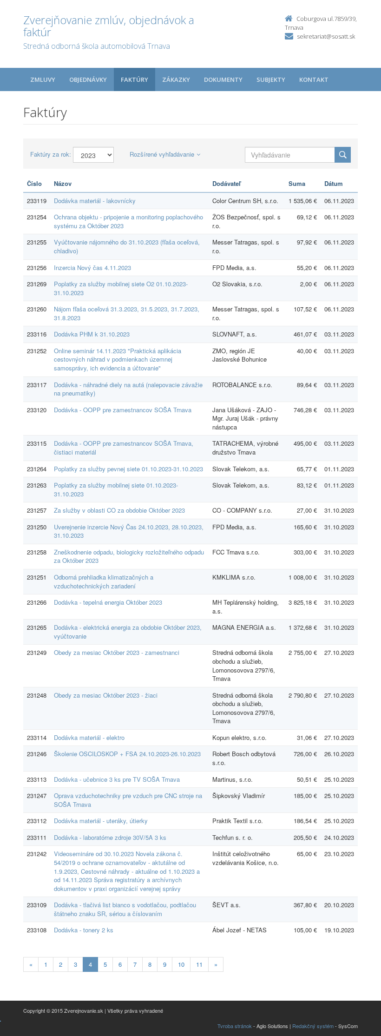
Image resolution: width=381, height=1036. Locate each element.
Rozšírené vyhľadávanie (162, 154)
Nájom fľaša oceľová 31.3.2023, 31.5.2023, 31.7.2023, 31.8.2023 (126, 313)
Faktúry (134, 79)
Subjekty (270, 79)
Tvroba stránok (234, 1025)
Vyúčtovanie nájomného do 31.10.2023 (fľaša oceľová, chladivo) (127, 246)
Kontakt (313, 79)
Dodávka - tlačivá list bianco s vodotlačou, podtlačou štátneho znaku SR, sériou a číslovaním (125, 909)
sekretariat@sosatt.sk (326, 36)
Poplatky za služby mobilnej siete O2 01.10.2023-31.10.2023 (121, 288)
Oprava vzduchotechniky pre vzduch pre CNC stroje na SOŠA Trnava (128, 800)
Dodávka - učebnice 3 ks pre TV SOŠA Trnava (117, 779)
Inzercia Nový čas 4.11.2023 (92, 267)
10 (181, 964)
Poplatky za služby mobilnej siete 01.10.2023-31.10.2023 (116, 489)
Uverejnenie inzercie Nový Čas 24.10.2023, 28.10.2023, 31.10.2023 (129, 531)
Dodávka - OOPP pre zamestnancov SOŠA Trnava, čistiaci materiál (123, 447)
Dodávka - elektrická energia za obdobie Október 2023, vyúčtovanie (128, 631)
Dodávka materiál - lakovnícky (95, 200)
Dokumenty (223, 79)
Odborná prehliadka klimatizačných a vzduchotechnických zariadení (103, 581)
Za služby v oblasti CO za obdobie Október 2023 (119, 510)
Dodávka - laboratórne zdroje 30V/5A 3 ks (110, 837)
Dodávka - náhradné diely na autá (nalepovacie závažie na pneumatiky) (128, 389)
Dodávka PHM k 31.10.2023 (92, 334)
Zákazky (176, 79)
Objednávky (88, 79)
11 (199, 964)
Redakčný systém (313, 1025)
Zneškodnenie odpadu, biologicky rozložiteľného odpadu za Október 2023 (129, 556)
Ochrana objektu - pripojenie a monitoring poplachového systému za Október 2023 (128, 221)
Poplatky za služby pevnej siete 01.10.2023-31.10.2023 (128, 468)
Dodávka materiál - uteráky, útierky (101, 820)
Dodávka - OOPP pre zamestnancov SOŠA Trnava (122, 409)
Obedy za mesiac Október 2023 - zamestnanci (116, 652)
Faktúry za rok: (50, 154)
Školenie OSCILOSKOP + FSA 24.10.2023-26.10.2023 (127, 753)
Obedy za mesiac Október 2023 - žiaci (106, 695)
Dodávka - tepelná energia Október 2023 (108, 602)
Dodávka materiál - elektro (89, 737)
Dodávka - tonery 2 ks (83, 929)
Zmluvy (42, 79)
